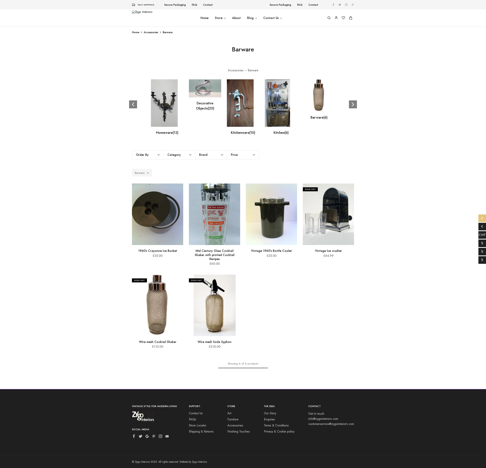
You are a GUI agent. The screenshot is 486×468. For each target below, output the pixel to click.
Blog (250, 18)
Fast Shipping (146, 4)
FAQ (194, 4)
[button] (353, 104)
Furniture (232, 419)
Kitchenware (243, 132)
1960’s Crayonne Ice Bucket (157, 251)
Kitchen (281, 132)
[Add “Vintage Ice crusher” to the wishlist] (348, 191)
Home (204, 18)
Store (218, 18)
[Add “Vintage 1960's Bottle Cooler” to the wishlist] (291, 191)
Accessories (151, 32)
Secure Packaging (175, 4)
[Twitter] (140, 437)
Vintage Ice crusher (328, 251)
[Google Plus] (147, 437)
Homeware (167, 132)
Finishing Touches (238, 431)
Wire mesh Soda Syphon (214, 342)
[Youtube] (167, 437)
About (236, 18)
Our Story (270, 413)
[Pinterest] (154, 437)
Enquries (269, 419)
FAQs (192, 419)
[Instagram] (160, 437)
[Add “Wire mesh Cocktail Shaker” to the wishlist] (177, 282)
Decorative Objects (205, 106)
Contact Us (271, 18)
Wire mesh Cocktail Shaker (157, 342)
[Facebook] (134, 437)
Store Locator (197, 425)
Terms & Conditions (276, 425)
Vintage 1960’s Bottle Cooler (271, 251)
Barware (319, 117)
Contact (208, 4)
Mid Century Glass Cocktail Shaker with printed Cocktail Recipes (214, 255)
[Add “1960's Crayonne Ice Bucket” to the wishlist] (177, 191)
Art (229, 413)
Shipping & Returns (201, 431)
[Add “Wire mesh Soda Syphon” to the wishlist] (234, 282)
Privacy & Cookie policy (279, 431)
